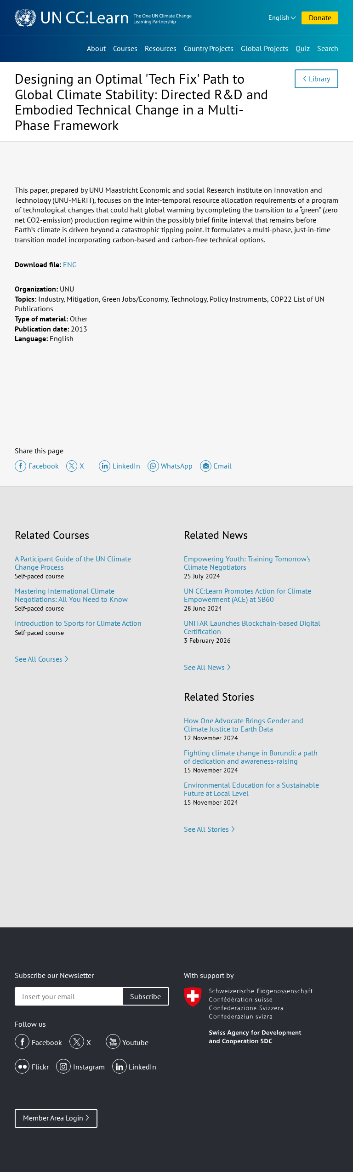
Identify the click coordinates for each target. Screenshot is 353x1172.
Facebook (47, 1042)
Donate (320, 17)
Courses (125, 48)
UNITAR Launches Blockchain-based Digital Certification (252, 627)
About (96, 48)
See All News (204, 667)
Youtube (135, 1042)
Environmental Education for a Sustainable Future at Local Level (251, 789)
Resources (160, 48)
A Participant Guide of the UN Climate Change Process (73, 563)
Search (327, 48)
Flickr (40, 1066)
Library (319, 78)
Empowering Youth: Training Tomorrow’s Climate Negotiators (247, 563)
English (279, 17)
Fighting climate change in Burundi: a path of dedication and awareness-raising (251, 757)
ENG (70, 264)
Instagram (89, 1066)
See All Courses (39, 658)
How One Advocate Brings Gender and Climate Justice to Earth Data (243, 724)
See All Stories (206, 829)
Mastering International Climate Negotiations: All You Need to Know (71, 595)
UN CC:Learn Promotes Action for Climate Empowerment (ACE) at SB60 (247, 595)
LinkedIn (142, 1066)
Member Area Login (53, 1117)
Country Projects (208, 48)
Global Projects (264, 48)
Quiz (303, 48)
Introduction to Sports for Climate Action (78, 623)
